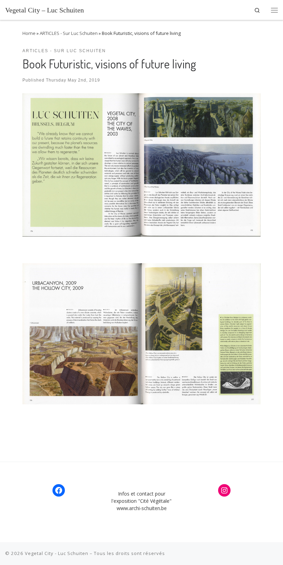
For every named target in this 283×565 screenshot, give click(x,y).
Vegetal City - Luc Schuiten (56, 553)
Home (29, 33)
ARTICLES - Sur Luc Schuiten (69, 33)
